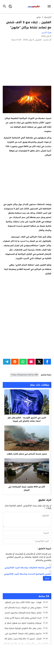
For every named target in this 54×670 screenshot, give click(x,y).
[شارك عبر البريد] (31, 361)
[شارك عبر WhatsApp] (23, 361)
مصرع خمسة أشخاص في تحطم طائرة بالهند (27, 454)
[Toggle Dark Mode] (10, 6)
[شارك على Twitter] (39, 361)
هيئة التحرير (46, 32)
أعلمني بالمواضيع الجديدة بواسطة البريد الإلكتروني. (27, 574)
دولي (38, 17)
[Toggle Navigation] (50, 6)
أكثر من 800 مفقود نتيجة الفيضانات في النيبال (26, 488)
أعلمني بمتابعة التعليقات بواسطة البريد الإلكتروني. (27, 568)
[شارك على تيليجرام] (7, 361)
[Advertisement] (27, 63)
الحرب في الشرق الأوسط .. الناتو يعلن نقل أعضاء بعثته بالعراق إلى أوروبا (26, 419)
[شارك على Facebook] (47, 361)
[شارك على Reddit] (15, 361)
